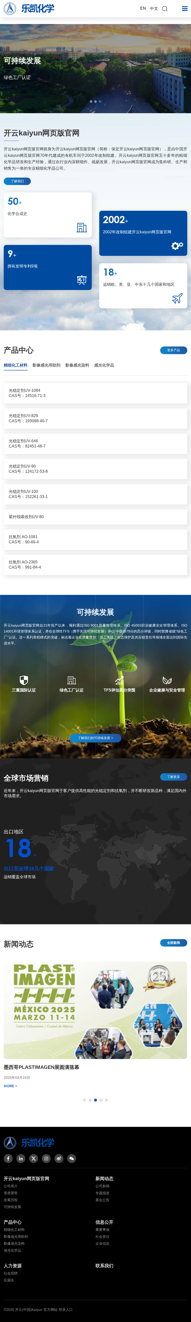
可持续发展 (12, 1207)
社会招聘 (11, 1273)
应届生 (9, 1280)
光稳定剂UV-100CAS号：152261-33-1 (28, 494)
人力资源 (13, 1265)
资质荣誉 (11, 1193)
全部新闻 (173, 943)
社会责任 (102, 1237)
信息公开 (104, 1222)
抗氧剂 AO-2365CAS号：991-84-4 (25, 564)
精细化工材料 (14, 1230)
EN (143, 8)
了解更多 (173, 777)
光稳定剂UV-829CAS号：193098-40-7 (28, 418)
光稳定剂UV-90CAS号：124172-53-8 (28, 469)
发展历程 (11, 1200)
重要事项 (102, 1230)
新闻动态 (104, 1178)
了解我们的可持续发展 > (95, 738)
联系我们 (104, 1265)
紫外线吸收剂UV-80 (26, 517)
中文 (154, 8)
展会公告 (102, 1200)
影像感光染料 (14, 1243)
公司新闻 (102, 1186)
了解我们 (17, 181)
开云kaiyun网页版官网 (26, 1178)
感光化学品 (12, 1250)
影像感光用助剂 (16, 1237)
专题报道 (102, 1193)
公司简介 (11, 1186)
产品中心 (13, 1222)
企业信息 (102, 1243)
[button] (91, 101)
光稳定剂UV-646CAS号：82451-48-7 (27, 443)
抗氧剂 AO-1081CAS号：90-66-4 (24, 539)
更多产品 (173, 350)
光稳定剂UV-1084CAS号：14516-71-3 (27, 393)
